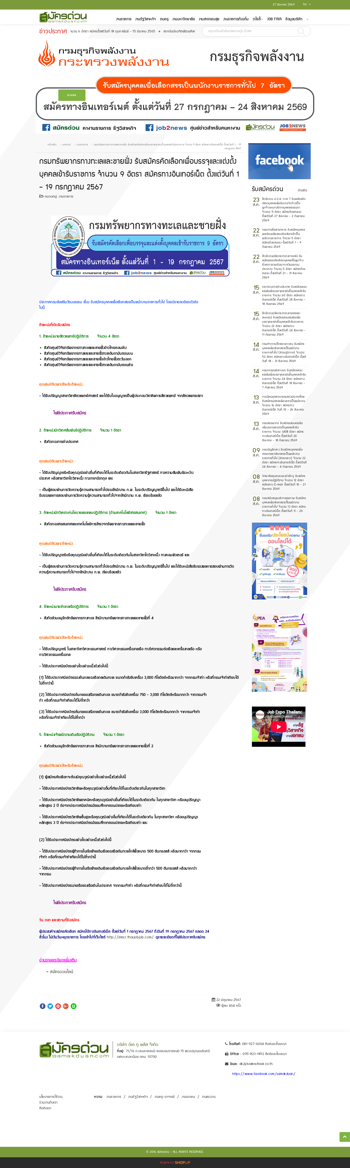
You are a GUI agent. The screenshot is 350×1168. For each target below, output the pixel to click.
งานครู (164, 19)
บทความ (66, 145)
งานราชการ (124, 19)
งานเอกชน (188, 1097)
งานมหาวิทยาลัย (183, 19)
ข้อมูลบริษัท (293, 19)
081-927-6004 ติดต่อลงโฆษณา (264, 1044)
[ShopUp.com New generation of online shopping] (182, 1162)
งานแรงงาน (209, 1097)
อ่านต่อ (71, 95)
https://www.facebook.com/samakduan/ (264, 1074)
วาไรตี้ (257, 19)
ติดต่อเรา (45, 1108)
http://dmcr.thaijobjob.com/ (130, 937)
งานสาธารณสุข (209, 19)
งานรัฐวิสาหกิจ (145, 19)
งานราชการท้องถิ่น (236, 19)
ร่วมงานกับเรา (48, 1102)
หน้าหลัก (52, 145)
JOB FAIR (274, 19)
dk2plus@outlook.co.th (256, 1064)
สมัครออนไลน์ (61, 971)
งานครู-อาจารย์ (165, 1097)
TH (305, 4)
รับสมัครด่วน (267, 189)
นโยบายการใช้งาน (50, 1097)
